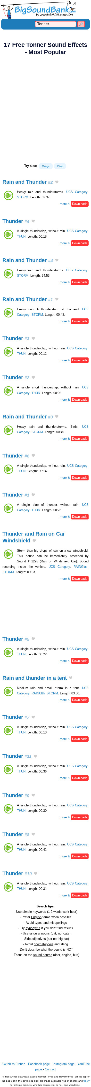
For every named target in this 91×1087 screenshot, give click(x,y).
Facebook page (39, 1064)
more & (73, 204)
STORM (22, 197)
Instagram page (63, 1064)
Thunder (15, 221)
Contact (50, 1069)
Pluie (60, 166)
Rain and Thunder (27, 182)
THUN (21, 236)
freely (86, 1080)
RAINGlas (81, 567)
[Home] (45, 9)
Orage (46, 166)
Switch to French (13, 1064)
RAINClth (38, 693)
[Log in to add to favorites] (57, 182)
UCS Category (77, 192)
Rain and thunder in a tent (34, 678)
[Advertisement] (45, 109)
